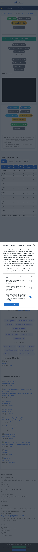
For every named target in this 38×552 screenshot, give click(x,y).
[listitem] (19, 276)
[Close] (34, 245)
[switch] (30, 281)
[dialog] (19, 276)
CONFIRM (11, 304)
